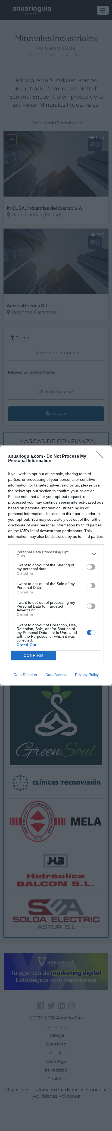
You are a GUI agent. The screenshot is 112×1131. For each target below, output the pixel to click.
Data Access (56, 674)
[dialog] (56, 565)
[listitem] (56, 554)
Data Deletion (25, 674)
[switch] (91, 567)
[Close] (101, 456)
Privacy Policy (87, 674)
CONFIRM (34, 655)
